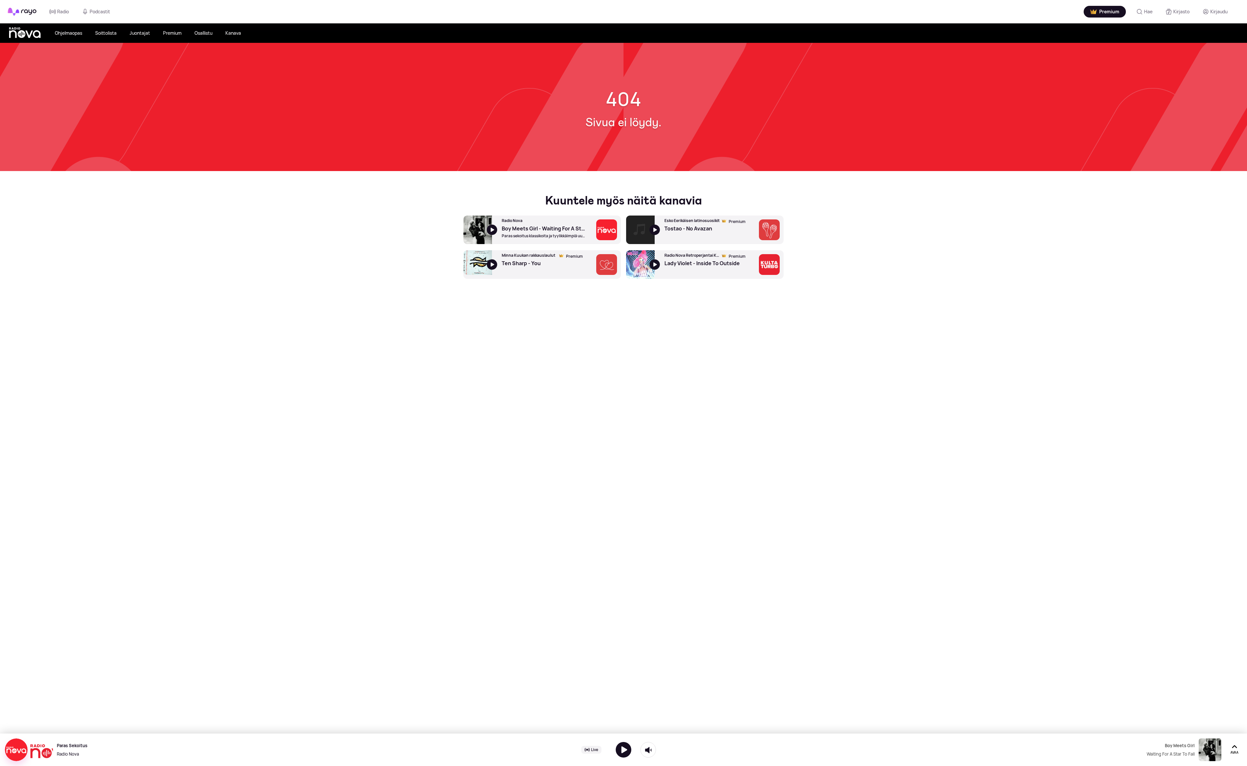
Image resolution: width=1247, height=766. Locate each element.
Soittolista (106, 33)
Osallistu (203, 33)
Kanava (233, 33)
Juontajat (140, 33)
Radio (63, 11)
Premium (172, 33)
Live (594, 749)
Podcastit (100, 11)
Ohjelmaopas (68, 33)
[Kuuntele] (623, 750)
